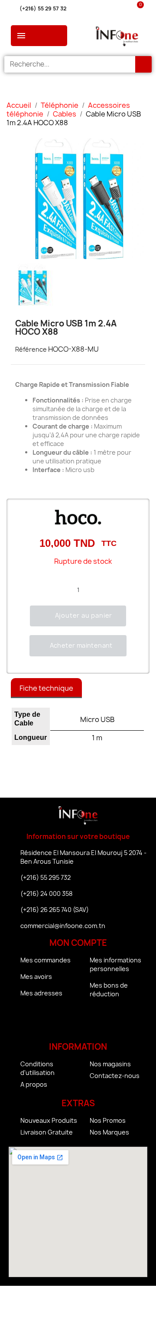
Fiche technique (46, 688)
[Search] (143, 64)
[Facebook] (54, 1021)
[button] (78, 616)
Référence (31, 349)
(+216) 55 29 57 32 (43, 8)
